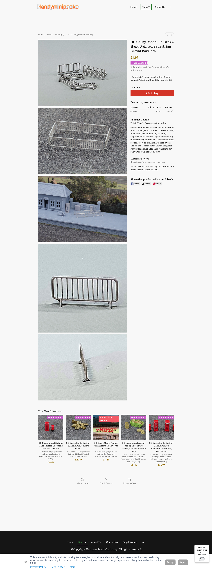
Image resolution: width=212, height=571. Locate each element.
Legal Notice (58, 567)
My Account (83, 483)
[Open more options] (171, 7)
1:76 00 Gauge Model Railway (79, 34)
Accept (170, 562)
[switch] (202, 559)
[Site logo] (57, 7)
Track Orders (106, 483)
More (72, 567)
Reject (183, 562)
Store (40, 34)
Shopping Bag (129, 483)
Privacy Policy (38, 567)
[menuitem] (167, 34)
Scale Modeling (54, 34)
